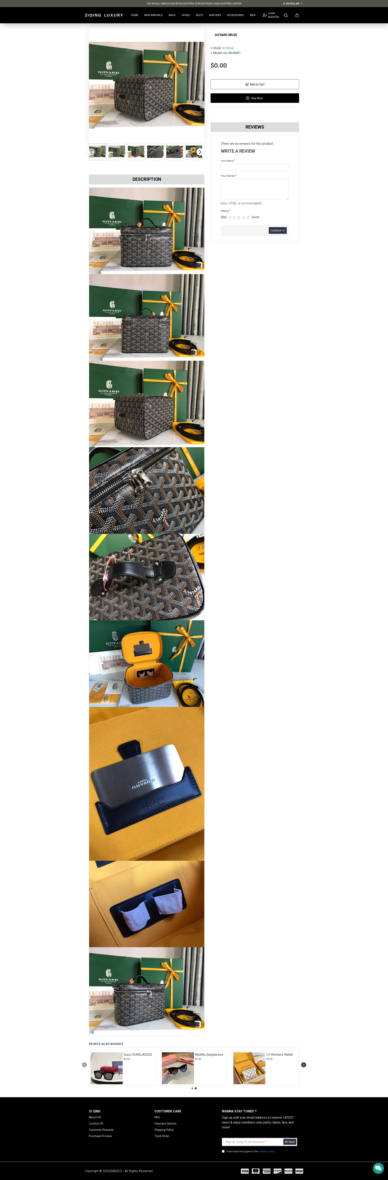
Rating (224, 210)
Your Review (228, 175)
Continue (276, 230)
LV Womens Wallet (279, 1055)
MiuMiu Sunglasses (209, 1055)
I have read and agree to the (250, 1151)
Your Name (227, 160)
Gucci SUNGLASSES (138, 1055)
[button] (91, 151)
